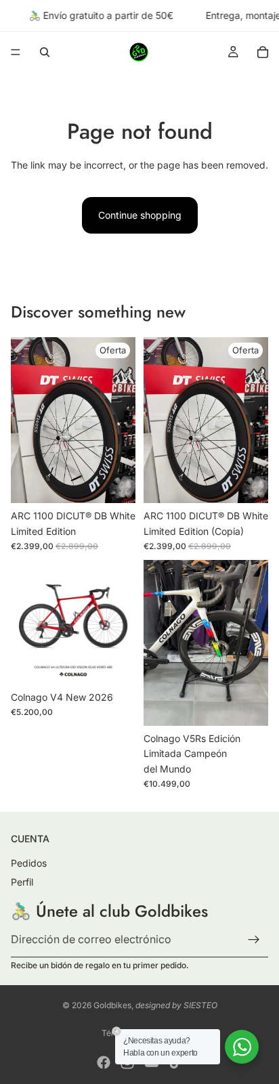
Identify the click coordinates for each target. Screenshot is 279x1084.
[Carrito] (263, 52)
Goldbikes (112, 1005)
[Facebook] (103, 1062)
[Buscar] (45, 52)
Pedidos (29, 863)
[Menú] (15, 52)
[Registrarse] (254, 940)
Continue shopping (139, 215)
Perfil (22, 882)
